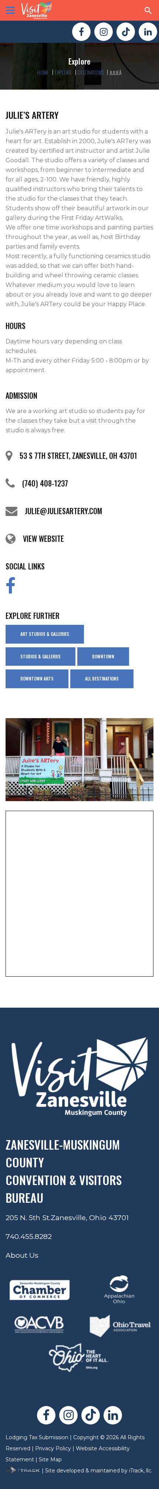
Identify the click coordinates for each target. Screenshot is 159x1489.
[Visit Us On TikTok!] (125, 31)
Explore (63, 72)
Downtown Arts (37, 678)
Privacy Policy (53, 1448)
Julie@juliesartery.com (63, 510)
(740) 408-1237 (45, 483)
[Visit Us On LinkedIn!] (148, 31)
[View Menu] (10, 10)
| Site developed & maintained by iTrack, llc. (96, 1470)
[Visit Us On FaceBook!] (81, 31)
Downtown (103, 656)
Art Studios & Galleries (44, 634)
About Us (22, 1255)
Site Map (50, 1459)
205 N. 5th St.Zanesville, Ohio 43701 (67, 1217)
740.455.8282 (29, 1236)
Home (43, 72)
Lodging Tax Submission (37, 1437)
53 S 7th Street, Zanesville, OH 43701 (78, 455)
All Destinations (102, 678)
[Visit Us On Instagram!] (103, 31)
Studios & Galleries (40, 656)
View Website (43, 538)
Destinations (91, 72)
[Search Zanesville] (148, 10)
